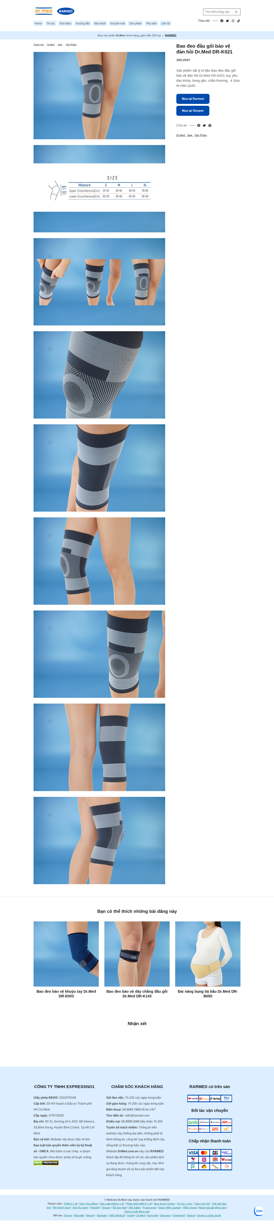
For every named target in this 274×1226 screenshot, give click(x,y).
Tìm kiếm (236, 12)
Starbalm (102, 1215)
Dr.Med (181, 135)
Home (38, 23)
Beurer (90, 1215)
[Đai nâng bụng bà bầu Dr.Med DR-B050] (207, 954)
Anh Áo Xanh (80, 1207)
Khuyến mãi (117, 23)
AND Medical (117, 1215)
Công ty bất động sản (137, 1211)
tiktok (238, 21)
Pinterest (210, 125)
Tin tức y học (184, 1203)
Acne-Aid (152, 1215)
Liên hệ (165, 23)
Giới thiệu (65, 23)
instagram (233, 21)
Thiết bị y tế (70, 1203)
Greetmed (179, 1215)
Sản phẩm (135, 23)
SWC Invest (190, 1207)
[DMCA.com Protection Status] (46, 1164)
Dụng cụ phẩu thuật (209, 1215)
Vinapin (106, 1207)
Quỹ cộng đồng (89, 1203)
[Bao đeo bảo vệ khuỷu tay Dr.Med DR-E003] (66, 954)
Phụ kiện (151, 23)
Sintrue (191, 1215)
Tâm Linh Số (202, 1203)
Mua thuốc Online (164, 1203)
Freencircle (149, 1207)
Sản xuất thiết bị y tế (112, 1203)
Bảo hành (100, 23)
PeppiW (95, 1207)
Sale (190, 135)
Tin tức (51, 23)
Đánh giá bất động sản (212, 1207)
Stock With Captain (169, 1207)
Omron (68, 1215)
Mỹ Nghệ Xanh (62, 1207)
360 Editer (135, 1207)
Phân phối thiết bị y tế (139, 1203)
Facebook (199, 125)
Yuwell (130, 1215)
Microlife (79, 1215)
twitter (227, 21)
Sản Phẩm (201, 135)
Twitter (204, 125)
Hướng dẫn (83, 23)
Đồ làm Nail (119, 1207)
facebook (222, 21)
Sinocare (165, 1215)
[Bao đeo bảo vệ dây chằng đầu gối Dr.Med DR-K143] (137, 954)
